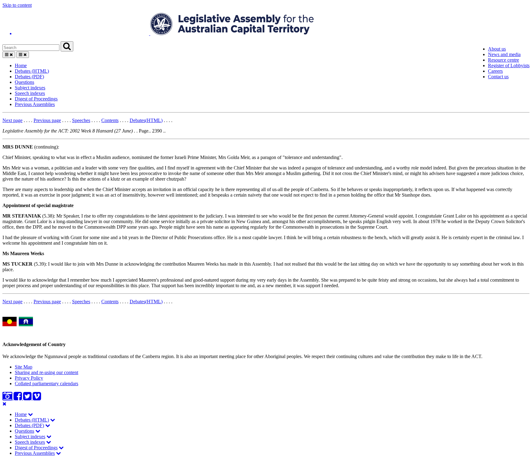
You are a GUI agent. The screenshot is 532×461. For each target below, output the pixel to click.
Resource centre (503, 60)
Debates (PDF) (29, 76)
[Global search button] (67, 46)
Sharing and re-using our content (46, 372)
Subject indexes (30, 87)
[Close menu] (4, 403)
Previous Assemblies (35, 104)
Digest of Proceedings (36, 98)
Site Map (23, 366)
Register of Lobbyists (509, 65)
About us (497, 48)
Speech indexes (30, 93)
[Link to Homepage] (266, 24)
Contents (110, 120)
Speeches (81, 120)
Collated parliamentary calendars (46, 383)
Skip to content (17, 5)
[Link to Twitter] (28, 398)
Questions (24, 82)
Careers (495, 71)
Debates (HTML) (32, 71)
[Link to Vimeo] (37, 398)
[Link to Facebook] (18, 398)
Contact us (498, 76)
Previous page (47, 120)
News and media (504, 54)
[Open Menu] (8, 54)
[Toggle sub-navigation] (30, 414)
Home (21, 65)
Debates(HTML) (146, 120)
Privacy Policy (29, 378)
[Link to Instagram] (8, 398)
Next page (12, 120)
